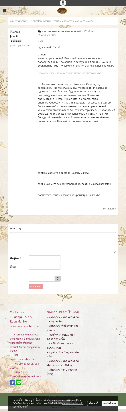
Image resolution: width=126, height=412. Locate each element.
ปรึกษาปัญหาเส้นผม (40, 21)
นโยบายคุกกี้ (22, 406)
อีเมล (14, 266)
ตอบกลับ (37, 286)
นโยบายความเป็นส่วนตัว (72, 403)
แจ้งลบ (41, 41)
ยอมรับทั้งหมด (109, 403)
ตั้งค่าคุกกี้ (93, 403)
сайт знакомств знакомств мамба (74, 21)
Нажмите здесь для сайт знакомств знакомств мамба (69, 73)
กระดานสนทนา (18, 21)
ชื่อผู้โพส (15, 258)
